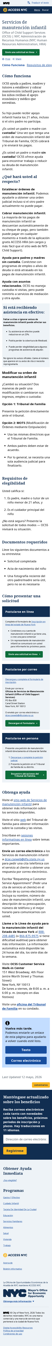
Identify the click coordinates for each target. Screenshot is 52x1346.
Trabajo (7, 1245)
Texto (26, 1050)
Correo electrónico (26, 1060)
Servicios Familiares (12, 1221)
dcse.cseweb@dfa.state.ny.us (19, 715)
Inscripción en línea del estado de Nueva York (25, 623)
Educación (8, 1215)
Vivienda (7, 1239)
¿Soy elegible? (10, 1180)
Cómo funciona (13, 65)
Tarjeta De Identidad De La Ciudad (19, 1209)
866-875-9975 (29, 936)
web (23, 820)
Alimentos (8, 1227)
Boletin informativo (12, 1268)
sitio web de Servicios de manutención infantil (24, 802)
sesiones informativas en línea (17, 837)
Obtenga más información (17, 1301)
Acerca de (8, 1262)
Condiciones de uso (12, 1333)
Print (7, 59)
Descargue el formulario (22, 723)
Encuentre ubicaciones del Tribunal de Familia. (25, 774)
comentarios (41, 1084)
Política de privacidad (13, 1330)
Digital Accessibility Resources (18, 1327)
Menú (37, 10)
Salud (6, 1233)
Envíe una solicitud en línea (19, 52)
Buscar (45, 10)
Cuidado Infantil (11, 1203)
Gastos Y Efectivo (11, 1197)
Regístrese (14, 1150)
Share (18, 59)
